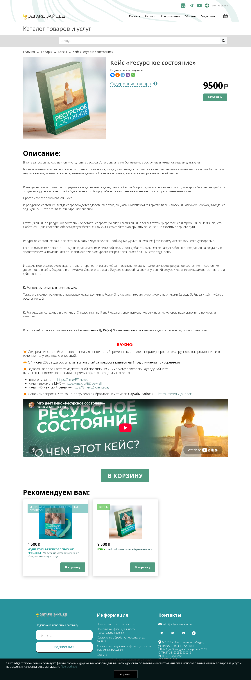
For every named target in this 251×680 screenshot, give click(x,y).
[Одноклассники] (117, 75)
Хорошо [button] (125, 674)
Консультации (170, 16)
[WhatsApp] (133, 75)
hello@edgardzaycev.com (177, 624)
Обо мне (190, 16)
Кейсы (62, 52)
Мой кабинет (220, 5)
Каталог (150, 16)
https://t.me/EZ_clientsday (91, 387)
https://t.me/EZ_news (72, 379)
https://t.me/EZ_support (175, 394)
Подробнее (69, 667)
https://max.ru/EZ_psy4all (84, 383)
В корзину (215, 97)
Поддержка (208, 16)
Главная (134, 16)
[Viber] (128, 75)
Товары (46, 52)
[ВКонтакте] (112, 75)
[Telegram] (123, 75)
